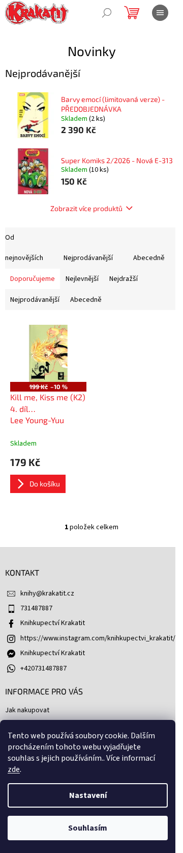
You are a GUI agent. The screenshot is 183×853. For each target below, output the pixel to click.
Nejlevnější (82, 279)
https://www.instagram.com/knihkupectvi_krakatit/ (97, 638)
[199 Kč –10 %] (48, 353)
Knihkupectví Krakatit (52, 623)
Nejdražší (123, 279)
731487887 (36, 608)
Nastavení (88, 795)
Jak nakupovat (27, 710)
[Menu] (160, 13)
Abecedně (149, 258)
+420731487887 (43, 668)
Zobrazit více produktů (86, 208)
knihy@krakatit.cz (47, 593)
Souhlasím (87, 828)
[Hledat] (107, 13)
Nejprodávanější (88, 258)
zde (14, 769)
